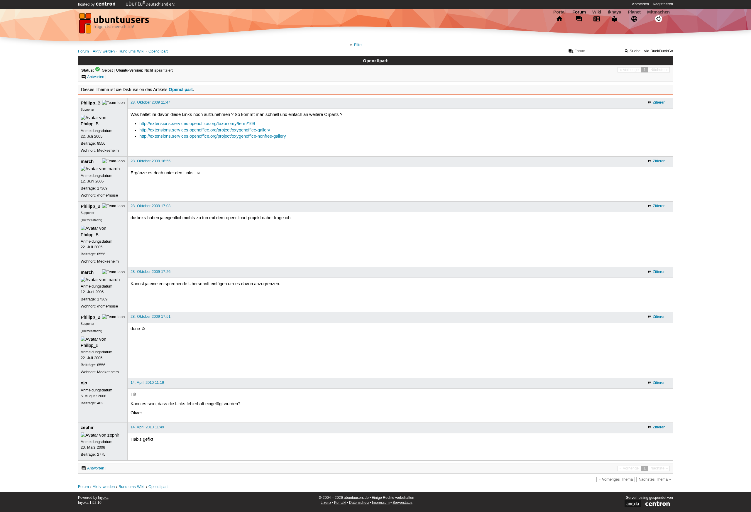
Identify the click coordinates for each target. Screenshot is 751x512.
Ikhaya (614, 12)
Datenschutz (359, 503)
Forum (579, 12)
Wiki (596, 12)
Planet (634, 12)
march (87, 161)
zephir (87, 427)
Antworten (95, 77)
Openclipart (158, 51)
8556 (101, 143)
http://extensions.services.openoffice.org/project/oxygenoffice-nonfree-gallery (212, 136)
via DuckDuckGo (658, 51)
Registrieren (663, 4)
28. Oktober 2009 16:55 (150, 161)
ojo (84, 383)
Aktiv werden (104, 51)
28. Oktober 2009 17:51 (150, 316)
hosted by (87, 4)
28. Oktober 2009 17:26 (150, 271)
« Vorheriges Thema (616, 479)
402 (100, 403)
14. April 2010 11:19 (147, 382)
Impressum (381, 503)
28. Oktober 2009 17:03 (150, 206)
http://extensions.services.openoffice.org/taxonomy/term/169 (197, 123)
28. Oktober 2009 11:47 (150, 102)
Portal (559, 12)
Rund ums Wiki (131, 51)
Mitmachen (658, 12)
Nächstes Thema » (655, 479)
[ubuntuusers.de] (114, 25)
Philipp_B (91, 103)
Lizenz (326, 503)
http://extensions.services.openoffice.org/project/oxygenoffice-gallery (204, 130)
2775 (101, 454)
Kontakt (340, 503)
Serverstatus (402, 503)
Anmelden (640, 4)
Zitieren (659, 102)
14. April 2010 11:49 (147, 427)
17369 (102, 188)
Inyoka (103, 498)
